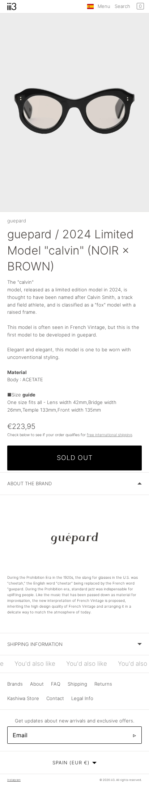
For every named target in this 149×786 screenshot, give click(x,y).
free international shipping (109, 435)
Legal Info (82, 698)
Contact (55, 698)
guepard (16, 220)
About (37, 684)
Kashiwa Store (23, 698)
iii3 (113, 780)
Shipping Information (35, 644)
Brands (15, 684)
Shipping (77, 684)
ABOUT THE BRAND (29, 483)
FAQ (55, 684)
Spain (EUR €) (71, 762)
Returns (103, 684)
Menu (104, 6)
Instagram (14, 780)
